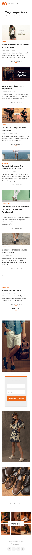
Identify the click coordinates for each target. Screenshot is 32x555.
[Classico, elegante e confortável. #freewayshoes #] (16, 529)
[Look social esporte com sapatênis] (16, 115)
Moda (4, 42)
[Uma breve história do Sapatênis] (16, 74)
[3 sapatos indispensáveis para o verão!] (16, 239)
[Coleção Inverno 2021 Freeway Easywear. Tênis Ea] (5, 529)
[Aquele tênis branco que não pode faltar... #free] (26, 517)
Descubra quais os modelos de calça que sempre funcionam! (15, 209)
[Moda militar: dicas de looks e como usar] (16, 32)
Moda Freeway (12, 83)
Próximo (24, 503)
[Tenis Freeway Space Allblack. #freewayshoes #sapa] (5, 517)
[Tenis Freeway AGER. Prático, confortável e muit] (16, 517)
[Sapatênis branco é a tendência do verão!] (16, 155)
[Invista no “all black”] (16, 279)
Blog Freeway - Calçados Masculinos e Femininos (16, 16)
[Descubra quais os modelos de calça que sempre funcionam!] (16, 196)
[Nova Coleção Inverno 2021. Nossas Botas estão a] (26, 529)
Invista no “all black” (12, 290)
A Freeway (6, 163)
